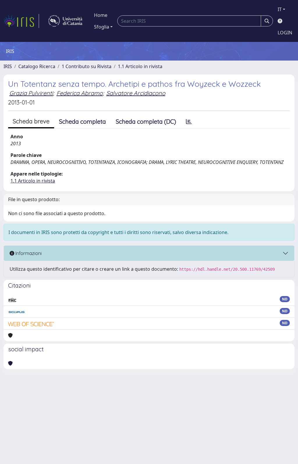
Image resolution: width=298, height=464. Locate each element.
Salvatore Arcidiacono (135, 93)
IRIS (7, 66)
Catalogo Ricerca (36, 66)
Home (100, 15)
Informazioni (28, 253)
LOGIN (285, 32)
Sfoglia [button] (101, 27)
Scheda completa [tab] (82, 121)
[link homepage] (21, 21)
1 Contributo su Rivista (86, 66)
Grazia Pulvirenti (31, 93)
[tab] (189, 122)
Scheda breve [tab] (31, 121)
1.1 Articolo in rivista (140, 66)
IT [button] (280, 9)
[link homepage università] (65, 21)
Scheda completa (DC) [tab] (146, 121)
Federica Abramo (79, 93)
